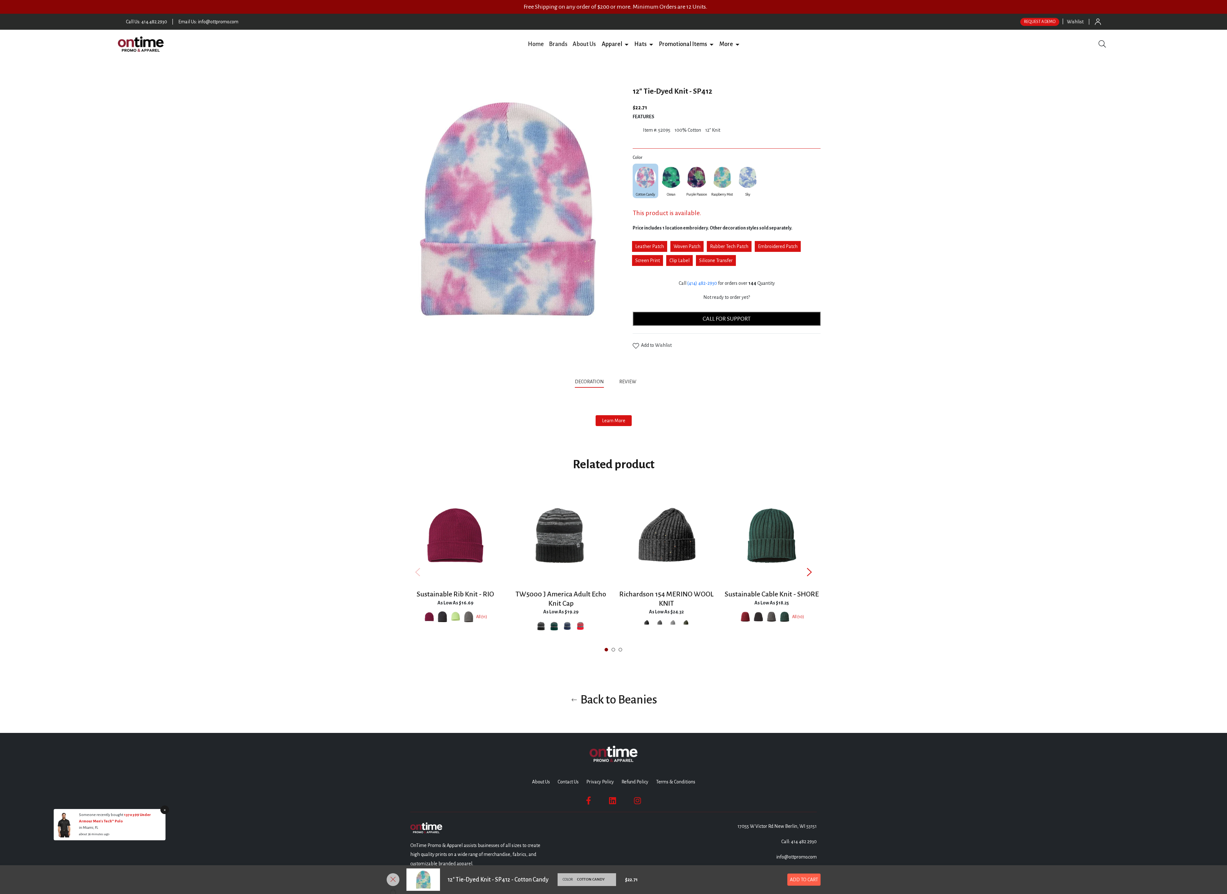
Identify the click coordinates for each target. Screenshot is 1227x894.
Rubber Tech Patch (729, 246)
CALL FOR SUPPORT (727, 318)
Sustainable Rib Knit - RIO (455, 594)
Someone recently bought (101, 815)
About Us (584, 44)
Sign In (1098, 22)
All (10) (798, 617)
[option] (455, 572)
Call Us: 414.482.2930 (146, 21)
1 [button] (606, 649)
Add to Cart (804, 879)
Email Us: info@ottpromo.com (208, 21)
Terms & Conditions (675, 781)
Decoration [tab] (589, 381)
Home (536, 44)
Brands (558, 44)
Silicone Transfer (716, 260)
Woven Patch (687, 246)
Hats (640, 44)
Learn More (613, 420)
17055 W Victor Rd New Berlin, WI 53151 (777, 826)
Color (637, 157)
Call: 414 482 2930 (799, 841)
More (726, 44)
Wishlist (1075, 21)
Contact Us (568, 781)
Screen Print (647, 260)
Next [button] (809, 572)
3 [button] (620, 649)
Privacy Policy (600, 781)
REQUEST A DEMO (1039, 21)
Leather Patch (649, 246)
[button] (626, 44)
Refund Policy (634, 781)
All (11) (481, 617)
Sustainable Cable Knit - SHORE (772, 594)
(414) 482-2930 (702, 283)
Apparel (612, 44)
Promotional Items (683, 44)
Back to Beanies (617, 699)
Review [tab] (628, 381)
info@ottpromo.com (796, 856)
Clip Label (679, 260)
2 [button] (613, 649)
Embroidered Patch (778, 246)
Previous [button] (417, 572)
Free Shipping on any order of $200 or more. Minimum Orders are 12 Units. (615, 7)
